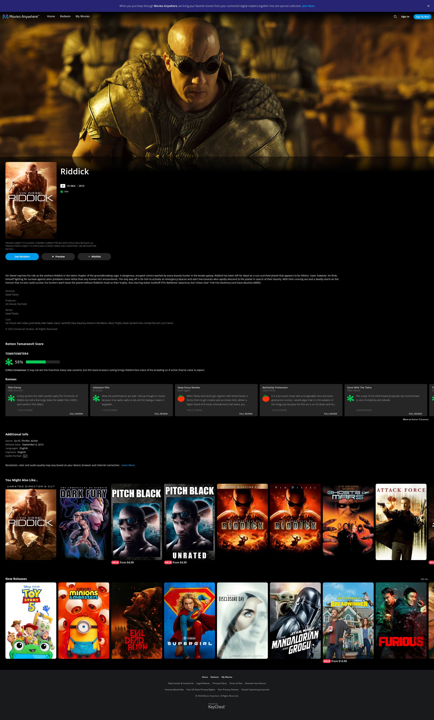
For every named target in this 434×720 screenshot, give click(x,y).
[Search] (395, 17)
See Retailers (22, 256)
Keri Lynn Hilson (164, 323)
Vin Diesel (10, 304)
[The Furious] (401, 620)
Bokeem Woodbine (97, 323)
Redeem (65, 16)
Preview (60, 256)
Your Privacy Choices (228, 689)
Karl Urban (22, 323)
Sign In (405, 16)
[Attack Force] (401, 522)
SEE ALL (425, 579)
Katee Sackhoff (62, 323)
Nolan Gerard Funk (133, 323)
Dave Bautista (78, 323)
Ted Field (22, 304)
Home (51, 16)
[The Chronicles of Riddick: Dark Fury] (83, 522)
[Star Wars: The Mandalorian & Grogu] (295, 620)
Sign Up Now (422, 16)
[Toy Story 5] (30, 620)
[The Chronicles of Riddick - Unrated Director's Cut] (242, 522)
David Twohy (11, 294)
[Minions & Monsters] (83, 620)
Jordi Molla (34, 323)
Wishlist (96, 256)
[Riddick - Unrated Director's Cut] (30, 522)
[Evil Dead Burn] (136, 620)
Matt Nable (47, 323)
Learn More (128, 465)
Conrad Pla (149, 323)
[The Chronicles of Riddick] (295, 522)
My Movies (83, 16)
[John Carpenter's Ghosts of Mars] (348, 522)
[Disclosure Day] (242, 620)
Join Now (308, 6)
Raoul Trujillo (115, 323)
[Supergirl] (189, 620)
